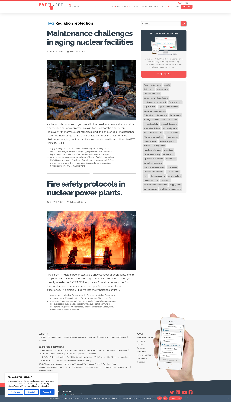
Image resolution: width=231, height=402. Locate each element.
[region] (31, 385)
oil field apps (168, 154)
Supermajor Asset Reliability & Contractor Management (75, 350)
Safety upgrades (77, 163)
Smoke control (56, 310)
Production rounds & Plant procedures (88, 367)
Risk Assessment (158, 176)
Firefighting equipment (60, 307)
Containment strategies (60, 295)
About (164, 7)
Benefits (110, 7)
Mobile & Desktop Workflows (75, 337)
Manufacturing (150, 141)
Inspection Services (46, 371)
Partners (140, 344)
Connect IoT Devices (118, 337)
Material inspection (168, 141)
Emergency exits (79, 295)
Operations (171, 159)
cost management (101, 148)
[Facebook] (190, 392)
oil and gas (168, 150)
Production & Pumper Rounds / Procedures (55, 367)
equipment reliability (66, 154)
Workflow (92, 337)
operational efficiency (85, 157)
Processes (172, 167)
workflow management (170, 189)
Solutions (121, 7)
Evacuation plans (72, 298)
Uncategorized (150, 189)
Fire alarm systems (89, 298)
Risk (145, 176)
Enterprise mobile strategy (155, 115)
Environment (175, 115)
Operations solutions (153, 163)
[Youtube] (184, 392)
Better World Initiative (145, 337)
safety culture (174, 176)
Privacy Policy (142, 358)
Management (172, 137)
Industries (133, 7)
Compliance (162, 89)
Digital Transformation (168, 106)
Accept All (47, 392)
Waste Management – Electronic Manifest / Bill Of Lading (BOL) (62, 364)
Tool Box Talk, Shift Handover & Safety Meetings (71, 361)
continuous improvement (155, 102)
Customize (15, 392)
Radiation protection (105, 157)
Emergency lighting (95, 295)
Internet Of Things (152, 128)
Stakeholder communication (98, 163)
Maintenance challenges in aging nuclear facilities (90, 38)
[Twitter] (172, 392)
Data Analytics (175, 102)
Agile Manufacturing (152, 85)
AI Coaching (43, 341)
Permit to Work (44, 361)
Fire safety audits (85, 301)
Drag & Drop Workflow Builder (50, 337)
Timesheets (91, 354)
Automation (149, 89)
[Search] (183, 23)
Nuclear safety (77, 307)
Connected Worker (152, 93)
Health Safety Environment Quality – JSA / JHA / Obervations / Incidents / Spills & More (72, 357)
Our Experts (141, 348)
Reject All (31, 392)
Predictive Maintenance (154, 167)
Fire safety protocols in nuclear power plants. (86, 188)
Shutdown (165, 180)
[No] (228, 398)
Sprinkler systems (71, 310)
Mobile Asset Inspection (154, 146)
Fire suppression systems (61, 304)
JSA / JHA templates (153, 133)
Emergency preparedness (87, 151)
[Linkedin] (178, 392)
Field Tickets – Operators (75, 354)
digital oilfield (149, 106)
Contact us (141, 362)
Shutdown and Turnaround (155, 185)
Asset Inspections (109, 364)
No (165, 398)
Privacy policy (175, 398)
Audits (167, 85)
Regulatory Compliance (82, 160)
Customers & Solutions (51, 347)
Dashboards (103, 337)
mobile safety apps (152, 150)
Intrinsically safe (170, 128)
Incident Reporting (169, 124)
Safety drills (108, 307)
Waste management (76, 166)
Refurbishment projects (60, 160)
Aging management (59, 148)
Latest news (154, 7)
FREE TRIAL (187, 7)
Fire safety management (105, 301)
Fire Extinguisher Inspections (117, 357)
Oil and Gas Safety (152, 154)
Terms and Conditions (145, 355)
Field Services (110, 367)
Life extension (81, 154)
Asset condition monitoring (80, 148)
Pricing (144, 7)
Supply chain (175, 185)
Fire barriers (103, 298)
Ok (159, 398)
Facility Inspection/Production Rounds (160, 120)
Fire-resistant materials (83, 304)
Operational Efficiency (153, 159)
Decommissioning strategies (62, 151)
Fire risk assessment (68, 301)
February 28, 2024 (78, 51)
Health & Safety (151, 124)
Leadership (141, 341)
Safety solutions (151, 180)
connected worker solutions (156, 98)
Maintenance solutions (153, 137)
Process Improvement (154, 172)
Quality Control (173, 172)
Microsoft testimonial (107, 350)
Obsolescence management (62, 157)
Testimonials (122, 350)
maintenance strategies (99, 154)
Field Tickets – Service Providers (51, 354)
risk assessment (100, 160)
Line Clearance (171, 133)
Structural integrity (58, 166)
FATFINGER (58, 51)
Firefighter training (102, 304)
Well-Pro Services (45, 350)
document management (154, 111)
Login (176, 7)
